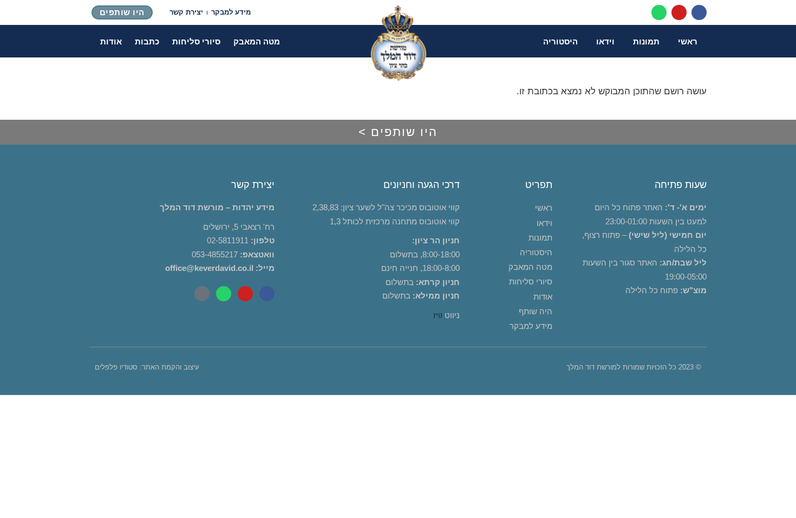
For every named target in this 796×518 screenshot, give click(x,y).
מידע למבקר (231, 12)
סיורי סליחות (196, 41)
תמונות (646, 41)
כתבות (147, 41)
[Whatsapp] (659, 12)
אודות (111, 41)
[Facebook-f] (699, 12)
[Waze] (202, 293)
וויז (437, 315)
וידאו (605, 41)
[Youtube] (679, 12)
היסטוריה (560, 41)
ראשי (687, 41)
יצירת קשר (186, 12)
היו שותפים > (398, 132)
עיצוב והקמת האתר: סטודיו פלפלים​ (147, 367)
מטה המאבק (256, 41)
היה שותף (535, 311)
